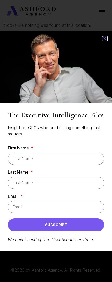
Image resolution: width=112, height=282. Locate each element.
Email (14, 196)
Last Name (19, 172)
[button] (105, 39)
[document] (56, 141)
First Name (19, 148)
